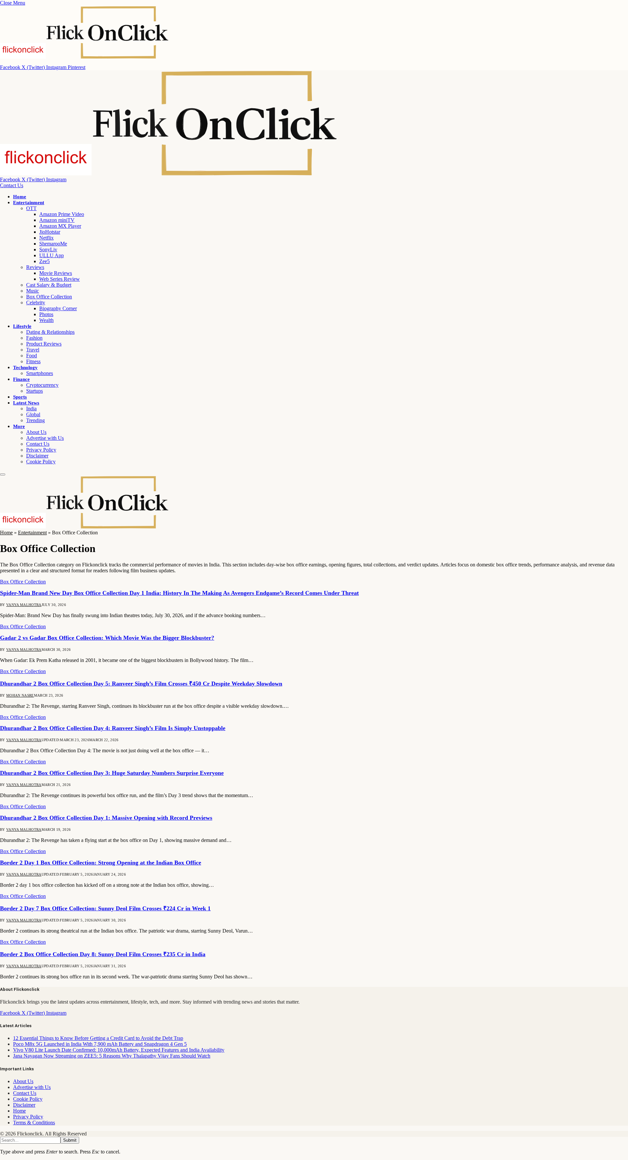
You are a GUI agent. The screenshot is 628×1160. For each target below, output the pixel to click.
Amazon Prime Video (61, 214)
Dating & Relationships (50, 332)
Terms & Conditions (34, 1122)
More (19, 426)
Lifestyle (22, 326)
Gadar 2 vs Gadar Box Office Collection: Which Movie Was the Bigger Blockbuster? (107, 637)
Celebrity (35, 302)
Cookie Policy (41, 461)
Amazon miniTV (57, 220)
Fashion (34, 338)
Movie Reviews (55, 273)
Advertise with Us (45, 438)
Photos (46, 314)
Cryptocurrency (42, 385)
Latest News (26, 402)
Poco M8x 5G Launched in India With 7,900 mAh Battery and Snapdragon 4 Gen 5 (100, 1044)
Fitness (33, 361)
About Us (36, 432)
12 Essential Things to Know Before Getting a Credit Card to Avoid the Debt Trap (98, 1038)
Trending (35, 420)
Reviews (35, 267)
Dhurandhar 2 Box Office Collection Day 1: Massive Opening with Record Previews (106, 817)
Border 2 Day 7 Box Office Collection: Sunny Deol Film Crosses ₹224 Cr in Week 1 (105, 908)
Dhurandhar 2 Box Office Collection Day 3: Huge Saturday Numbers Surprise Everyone (112, 773)
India (31, 408)
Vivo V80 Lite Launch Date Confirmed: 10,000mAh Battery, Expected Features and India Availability (118, 1050)
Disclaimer (37, 455)
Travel (32, 349)
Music (32, 291)
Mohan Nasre (20, 695)
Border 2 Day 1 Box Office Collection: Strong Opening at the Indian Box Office (100, 862)
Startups (34, 391)
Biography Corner (58, 308)
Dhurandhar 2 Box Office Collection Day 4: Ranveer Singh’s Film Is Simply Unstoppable (112, 728)
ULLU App (51, 255)
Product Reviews (43, 344)
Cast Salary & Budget (48, 285)
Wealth (46, 320)
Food (31, 355)
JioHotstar (49, 232)
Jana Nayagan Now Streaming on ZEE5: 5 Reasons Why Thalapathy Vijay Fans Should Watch (111, 1056)
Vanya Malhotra (24, 605)
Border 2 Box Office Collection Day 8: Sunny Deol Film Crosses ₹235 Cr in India (102, 954)
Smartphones (39, 373)
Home (19, 196)
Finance (21, 379)
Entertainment (28, 202)
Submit (70, 1140)
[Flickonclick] (169, 173)
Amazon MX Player (60, 226)
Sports (20, 397)
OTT (31, 208)
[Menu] (2, 474)
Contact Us (11, 185)
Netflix (46, 238)
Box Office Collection (49, 296)
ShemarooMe (53, 243)
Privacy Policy (41, 450)
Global (33, 414)
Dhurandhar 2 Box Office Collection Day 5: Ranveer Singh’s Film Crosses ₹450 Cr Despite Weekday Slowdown (141, 683)
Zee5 (44, 261)
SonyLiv (48, 249)
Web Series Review (59, 279)
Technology (25, 367)
